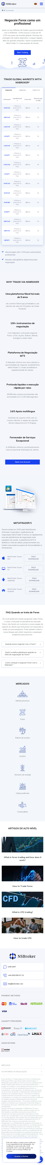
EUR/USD (7, 108)
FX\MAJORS (8, 90)
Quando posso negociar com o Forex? (21, 644)
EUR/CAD (7, 183)
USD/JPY (7, 136)
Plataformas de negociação (14, 1072)
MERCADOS (5, 1065)
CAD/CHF (7, 146)
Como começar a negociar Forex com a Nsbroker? (21, 663)
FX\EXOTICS (36, 90)
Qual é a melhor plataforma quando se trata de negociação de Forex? (20, 653)
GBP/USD (7, 117)
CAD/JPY (7, 155)
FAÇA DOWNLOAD (33, 558)
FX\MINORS (22, 90)
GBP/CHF (7, 231)
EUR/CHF (7, 193)
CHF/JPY (7, 174)
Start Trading (22, 52)
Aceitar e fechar (21, 1156)
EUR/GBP (7, 202)
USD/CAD (7, 164)
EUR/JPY (7, 212)
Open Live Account (22, 462)
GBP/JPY (7, 240)
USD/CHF (7, 127)
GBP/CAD (7, 221)
